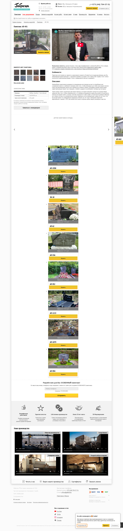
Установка (99, 14)
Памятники (39, 22)
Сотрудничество (18, 496)
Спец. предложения (28, 14)
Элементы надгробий (29, 22)
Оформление (91, 14)
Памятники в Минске (63, 496)
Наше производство (21, 428)
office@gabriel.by (66, 492)
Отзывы (75, 14)
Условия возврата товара (20, 502)
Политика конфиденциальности (40, 502)
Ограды (38, 14)
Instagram (60, 517)
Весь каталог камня (19, 83)
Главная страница (17, 22)
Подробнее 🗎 (82, 525)
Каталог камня (67, 14)
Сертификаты (76, 481)
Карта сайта (17, 499)
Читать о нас (30, 481)
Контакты (106, 14)
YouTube (59, 511)
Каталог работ (58, 14)
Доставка (29, 502)
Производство (83, 14)
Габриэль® (21, 5)
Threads (59, 520)
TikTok (59, 514)
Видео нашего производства (53, 481)
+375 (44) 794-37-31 (100, 4)
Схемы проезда (45, 10)
